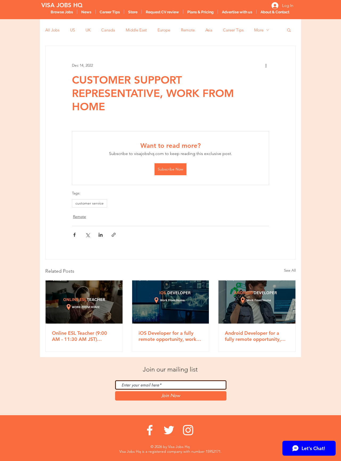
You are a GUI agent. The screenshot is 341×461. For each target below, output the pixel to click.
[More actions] (266, 65)
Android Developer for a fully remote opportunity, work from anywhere (253, 336)
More (258, 29)
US (72, 29)
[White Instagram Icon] (188, 430)
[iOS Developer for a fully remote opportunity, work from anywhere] (170, 302)
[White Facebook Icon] (150, 430)
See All (290, 270)
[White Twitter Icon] (169, 430)
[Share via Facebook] (74, 234)
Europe (163, 29)
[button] (288, 30)
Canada (108, 29)
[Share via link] (113, 234)
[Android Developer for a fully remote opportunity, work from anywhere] (256, 302)
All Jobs (52, 29)
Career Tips (233, 29)
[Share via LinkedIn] (100, 234)
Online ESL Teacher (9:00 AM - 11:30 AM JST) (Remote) (79, 336)
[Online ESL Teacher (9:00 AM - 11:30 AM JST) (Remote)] (84, 302)
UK (88, 29)
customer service (89, 203)
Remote (188, 29)
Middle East (136, 29)
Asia (208, 29)
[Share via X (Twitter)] (87, 234)
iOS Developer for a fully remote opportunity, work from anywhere (167, 336)
